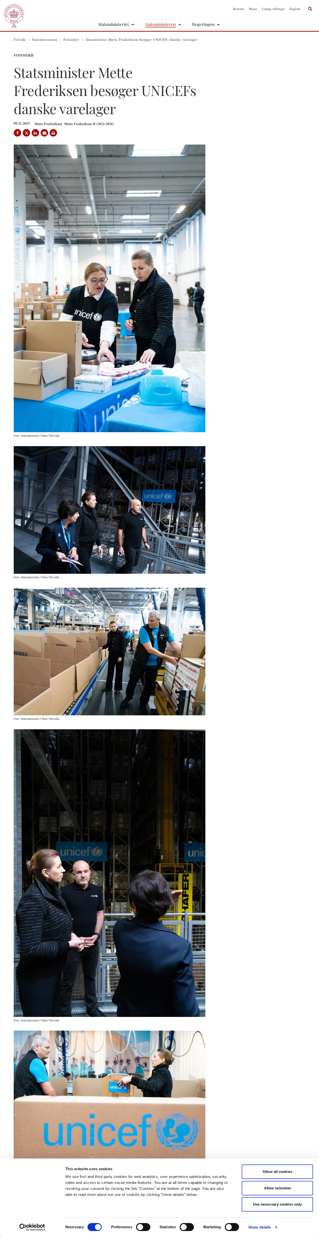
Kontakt (238, 8)
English (295, 8)
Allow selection (277, 1188)
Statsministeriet (113, 24)
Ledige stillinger (273, 8)
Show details (259, 1227)
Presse (253, 8)
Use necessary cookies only (277, 1204)
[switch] (143, 1227)
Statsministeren (160, 24)
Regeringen (203, 24)
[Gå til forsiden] (14, 8)
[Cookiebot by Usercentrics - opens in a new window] (32, 1227)
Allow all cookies (277, 1171)
